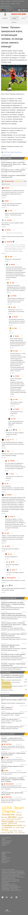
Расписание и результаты (18, 1)
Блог (15, 18)
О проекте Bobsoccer (6, 837)
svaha (8, 439)
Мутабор (9, 229)
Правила (3, 1)
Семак (12, 152)
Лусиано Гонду (18, 152)
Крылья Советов (16, 819)
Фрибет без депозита (5, 6)
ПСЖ (24, 825)
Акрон (16, 831)
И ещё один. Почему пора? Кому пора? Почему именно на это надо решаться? (14, 773)
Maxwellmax (9, 241)
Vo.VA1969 (9, 220)
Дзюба (2, 827)
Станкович (16, 832)
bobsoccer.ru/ (6, 155)
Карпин (3, 819)
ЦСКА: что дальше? (6, 707)
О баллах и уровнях (6, 842)
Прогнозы (4, 859)
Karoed (13, 569)
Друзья (15, 22)
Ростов (8, 819)
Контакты (4, 845)
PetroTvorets (9, 744)
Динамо (12, 817)
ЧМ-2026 (10, 832)
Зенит (8, 152)
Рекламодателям (5, 843)
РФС (21, 812)
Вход (25, 9)
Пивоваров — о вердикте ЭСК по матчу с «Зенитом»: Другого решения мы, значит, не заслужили (12, 740)
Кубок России (12, 823)
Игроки (18, 3)
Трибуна (3, 855)
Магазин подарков (6, 861)
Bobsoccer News (10, 181)
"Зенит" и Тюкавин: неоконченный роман (12, 713)
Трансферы (8, 1)
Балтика (8, 827)
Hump (8, 533)
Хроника (5, 18)
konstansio (7, 187)
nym (8, 483)
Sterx (11, 210)
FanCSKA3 (12, 460)
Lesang (11, 516)
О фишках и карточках (6, 840)
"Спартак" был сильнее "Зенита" (9, 719)
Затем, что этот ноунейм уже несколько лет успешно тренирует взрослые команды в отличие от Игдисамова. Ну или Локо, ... (13, 800)
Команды (13, 3)
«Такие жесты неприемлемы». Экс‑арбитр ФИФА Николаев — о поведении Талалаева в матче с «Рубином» (13, 604)
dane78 (8, 546)
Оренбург (18, 827)
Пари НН (11, 830)
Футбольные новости (6, 852)
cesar (7, 757)
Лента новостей (9, 783)
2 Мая (12, 187)
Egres (11, 256)
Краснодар (8, 821)
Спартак (8, 811)
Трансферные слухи (12, 825)
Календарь (4, 856)
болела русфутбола (11, 577)
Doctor (8, 451)
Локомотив (8, 814)
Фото (24, 18)
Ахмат (22, 827)
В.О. (12, 430)
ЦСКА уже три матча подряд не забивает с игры (13, 699)
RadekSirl (7, 201)
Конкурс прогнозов (5, 3)
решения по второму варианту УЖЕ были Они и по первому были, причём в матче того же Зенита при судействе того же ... (13, 748)
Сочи (14, 827)
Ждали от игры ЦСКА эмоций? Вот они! (11, 726)
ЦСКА (5, 152)
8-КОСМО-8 (9, 494)
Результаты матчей (6, 858)
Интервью (4, 853)
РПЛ (5, 830)
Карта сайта (4, 862)
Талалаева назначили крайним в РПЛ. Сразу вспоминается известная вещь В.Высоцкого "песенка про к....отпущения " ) (13, 787)
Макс (7, 770)
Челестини (21, 832)
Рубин (18, 812)
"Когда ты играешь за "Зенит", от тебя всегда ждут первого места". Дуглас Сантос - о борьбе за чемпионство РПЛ (14, 164)
